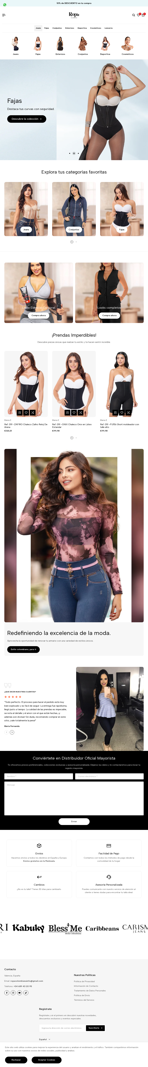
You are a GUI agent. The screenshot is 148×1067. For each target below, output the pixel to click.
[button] (26, 413)
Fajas (38, 54)
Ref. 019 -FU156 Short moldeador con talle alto (119, 425)
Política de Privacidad (84, 981)
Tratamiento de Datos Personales (90, 990)
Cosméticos (128, 54)
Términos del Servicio (84, 1000)
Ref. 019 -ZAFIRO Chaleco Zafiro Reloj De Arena (25, 425)
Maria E (7, 420)
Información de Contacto (86, 986)
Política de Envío (82, 995)
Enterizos (60, 54)
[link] (42, 928)
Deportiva (105, 54)
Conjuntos (83, 54)
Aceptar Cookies (46, 1060)
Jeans (15, 54)
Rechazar (16, 1060)
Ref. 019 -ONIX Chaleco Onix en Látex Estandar (72, 425)
